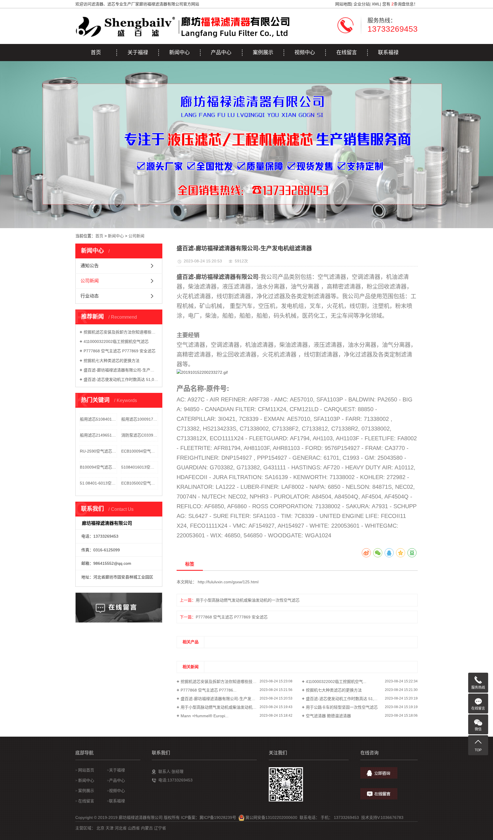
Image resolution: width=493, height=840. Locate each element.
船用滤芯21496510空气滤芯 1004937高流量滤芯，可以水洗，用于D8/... (98, 435)
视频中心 (304, 52)
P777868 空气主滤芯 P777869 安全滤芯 (119, 351)
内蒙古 (147, 828)
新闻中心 (179, 52)
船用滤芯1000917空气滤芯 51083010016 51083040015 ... (139, 419)
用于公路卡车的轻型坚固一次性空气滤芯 (342, 707)
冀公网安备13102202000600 (271, 817)
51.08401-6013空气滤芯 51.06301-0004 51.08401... (98, 483)
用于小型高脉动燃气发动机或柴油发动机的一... (222, 707)
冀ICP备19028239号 (217, 817)
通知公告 (89, 265)
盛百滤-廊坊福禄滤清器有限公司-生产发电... (220, 698)
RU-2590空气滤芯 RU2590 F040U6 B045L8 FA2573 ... (98, 451)
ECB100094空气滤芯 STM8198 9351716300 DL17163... (139, 451)
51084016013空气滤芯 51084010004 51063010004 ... (139, 467)
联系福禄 (388, 52)
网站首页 (86, 770)
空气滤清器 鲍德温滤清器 (328, 716)
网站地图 (343, 4)
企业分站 (361, 4)
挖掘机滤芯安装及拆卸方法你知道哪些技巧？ (121, 332)
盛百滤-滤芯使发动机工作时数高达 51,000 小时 (121, 379)
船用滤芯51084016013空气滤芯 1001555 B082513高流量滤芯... (98, 419)
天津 (110, 828)
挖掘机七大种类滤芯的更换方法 (112, 360)
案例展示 (263, 52)
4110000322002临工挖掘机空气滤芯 (116, 341)
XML (376, 4)
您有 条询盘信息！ (400, 4)
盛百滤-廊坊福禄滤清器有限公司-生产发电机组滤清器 (121, 370)
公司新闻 (136, 236)
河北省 (121, 828)
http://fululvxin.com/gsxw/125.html (228, 582)
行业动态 (89, 296)
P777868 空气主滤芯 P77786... (209, 690)
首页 (96, 52)
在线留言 (346, 52)
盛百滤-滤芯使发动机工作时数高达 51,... (341, 698)
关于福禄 (138, 52)
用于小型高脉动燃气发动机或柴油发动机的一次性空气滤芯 (240, 600)
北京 (100, 828)
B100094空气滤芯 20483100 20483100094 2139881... (98, 467)
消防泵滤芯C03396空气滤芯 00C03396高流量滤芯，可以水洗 (139, 435)
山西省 (134, 828)
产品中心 (221, 52)
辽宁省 (160, 828)
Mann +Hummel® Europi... (205, 716)
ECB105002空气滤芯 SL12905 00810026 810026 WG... (139, 483)
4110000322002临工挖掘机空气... (336, 681)
